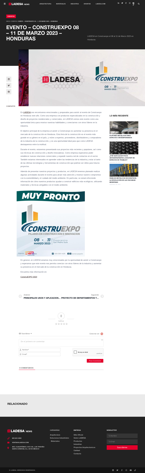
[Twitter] (122, 3)
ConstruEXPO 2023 (29, 277)
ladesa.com (100, 4)
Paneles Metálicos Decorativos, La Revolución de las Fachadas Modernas (123, 180)
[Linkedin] (113, 470)
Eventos (87, 4)
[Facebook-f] (126, 3)
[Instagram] (129, 3)
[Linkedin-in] (118, 3)
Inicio (8, 21)
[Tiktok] (133, 4)
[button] (4, 4)
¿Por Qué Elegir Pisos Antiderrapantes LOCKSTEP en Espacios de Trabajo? (122, 158)
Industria (75, 4)
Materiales (61, 4)
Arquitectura (45, 4)
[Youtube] (133, 3)
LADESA (27, 112)
